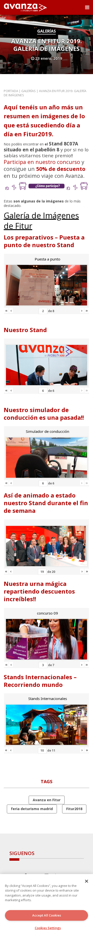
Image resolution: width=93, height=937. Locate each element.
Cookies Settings (48, 928)
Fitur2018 (74, 808)
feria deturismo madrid (32, 808)
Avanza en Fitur (47, 799)
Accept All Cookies (46, 915)
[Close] (86, 881)
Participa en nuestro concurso (42, 161)
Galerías (46, 31)
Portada (11, 91)
